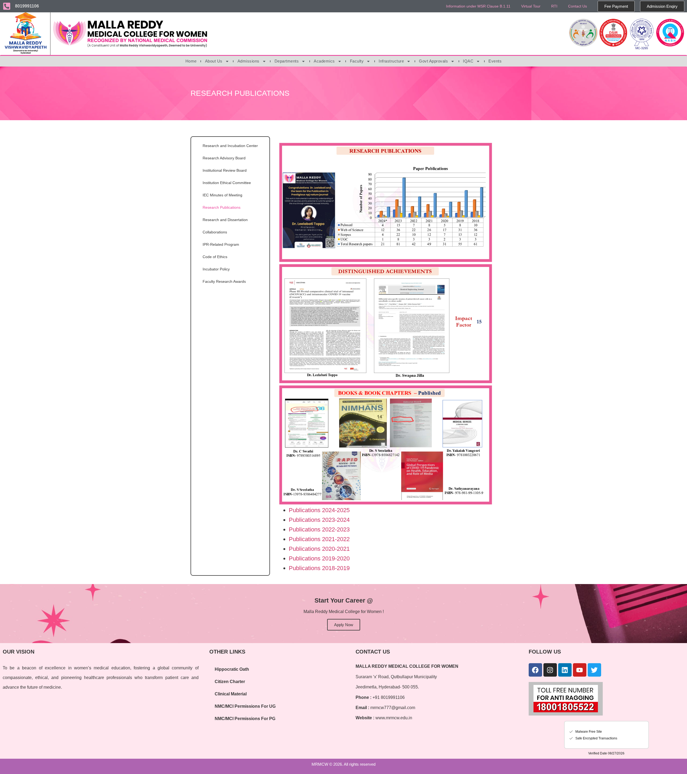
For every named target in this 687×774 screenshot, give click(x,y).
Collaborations (215, 232)
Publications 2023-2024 (319, 519)
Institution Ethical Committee (227, 183)
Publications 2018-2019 (319, 568)
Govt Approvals (433, 61)
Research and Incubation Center (230, 146)
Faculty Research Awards (224, 281)
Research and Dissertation (225, 220)
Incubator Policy (216, 269)
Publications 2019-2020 (319, 558)
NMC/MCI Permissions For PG (245, 718)
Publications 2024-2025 (319, 510)
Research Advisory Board (224, 158)
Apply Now (343, 624)
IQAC (468, 61)
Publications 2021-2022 (319, 539)
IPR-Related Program (221, 244)
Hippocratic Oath (232, 669)
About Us (213, 61)
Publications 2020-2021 (319, 548)
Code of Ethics (215, 257)
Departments (287, 61)
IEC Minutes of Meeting (222, 195)
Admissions (248, 61)
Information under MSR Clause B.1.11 (478, 6)
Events (495, 61)
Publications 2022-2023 (319, 529)
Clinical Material (231, 694)
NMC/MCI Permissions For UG (245, 706)
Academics (324, 61)
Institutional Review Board (225, 170)
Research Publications (221, 207)
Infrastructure (391, 61)
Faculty (357, 61)
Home (191, 61)
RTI (554, 6)
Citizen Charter (230, 681)
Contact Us (577, 6)
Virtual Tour (530, 6)
